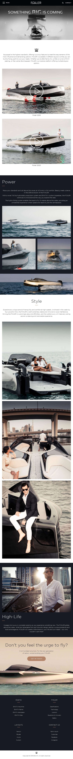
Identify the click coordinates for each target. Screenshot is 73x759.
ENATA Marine (18, 709)
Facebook (54, 737)
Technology (54, 709)
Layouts (54, 712)
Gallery (54, 718)
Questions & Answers (54, 715)
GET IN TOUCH (36, 658)
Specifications (54, 706)
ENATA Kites (19, 715)
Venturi (18, 731)
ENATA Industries (18, 706)
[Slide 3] (39, 37)
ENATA (19, 700)
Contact (68, 2)
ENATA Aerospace (18, 712)
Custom (18, 740)
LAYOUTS (19, 725)
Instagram (54, 740)
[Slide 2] (36, 37)
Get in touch (54, 731)
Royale (19, 734)
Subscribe (54, 734)
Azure (18, 737)
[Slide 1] (33, 37)
